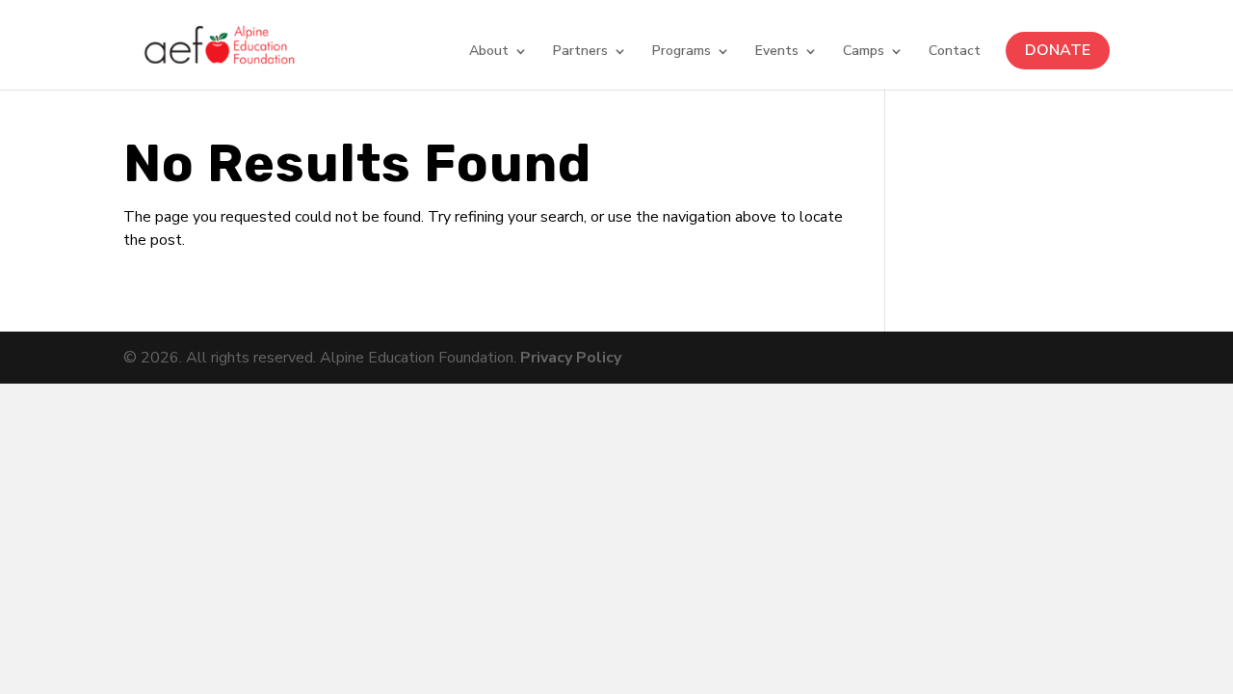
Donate (1057, 50)
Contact (955, 52)
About (489, 52)
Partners (580, 52)
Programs (681, 52)
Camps (863, 52)
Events (777, 52)
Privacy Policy (570, 357)
